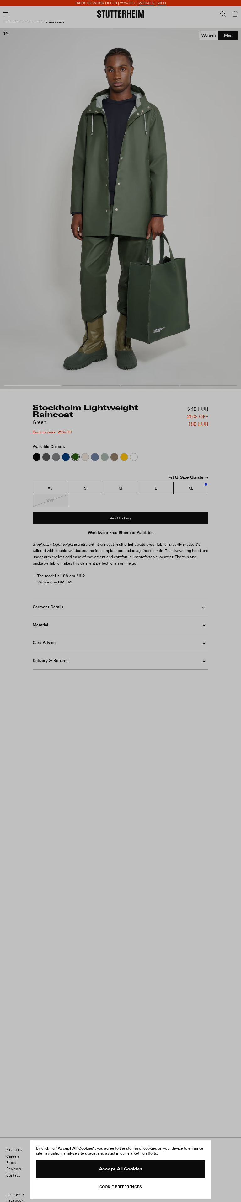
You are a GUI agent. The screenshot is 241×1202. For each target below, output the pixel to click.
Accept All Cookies (120, 1169)
